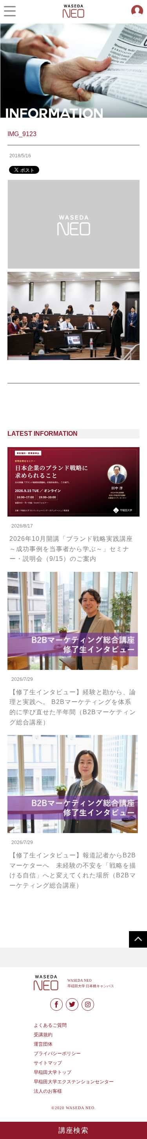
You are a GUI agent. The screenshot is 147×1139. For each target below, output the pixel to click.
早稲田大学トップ (52, 1072)
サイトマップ (48, 1063)
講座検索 (73, 1130)
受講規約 (43, 1034)
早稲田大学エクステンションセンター (74, 1081)
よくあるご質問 (50, 1025)
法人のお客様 (48, 1091)
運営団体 (43, 1044)
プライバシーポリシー (57, 1053)
